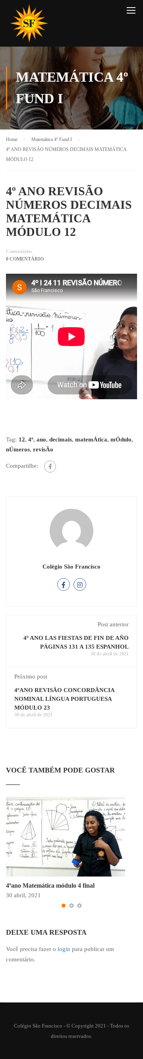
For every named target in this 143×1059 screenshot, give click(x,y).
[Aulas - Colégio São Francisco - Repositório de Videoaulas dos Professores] (29, 25)
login (64, 949)
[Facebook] (50, 467)
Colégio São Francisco (71, 566)
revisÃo (43, 449)
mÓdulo (120, 439)
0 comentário (25, 259)
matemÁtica (91, 439)
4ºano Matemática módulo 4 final (50, 885)
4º (30, 439)
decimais (60, 439)
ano (41, 439)
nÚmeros (18, 449)
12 (22, 439)
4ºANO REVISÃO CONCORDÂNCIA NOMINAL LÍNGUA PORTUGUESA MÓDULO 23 (64, 699)
